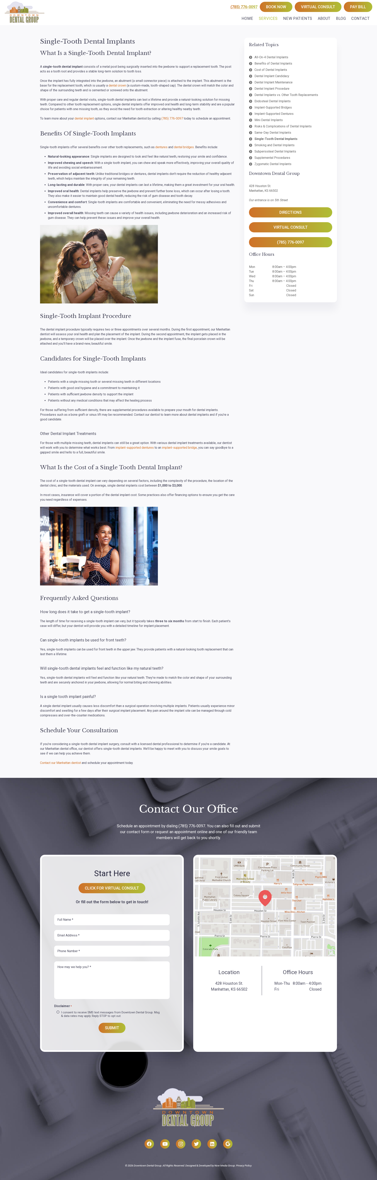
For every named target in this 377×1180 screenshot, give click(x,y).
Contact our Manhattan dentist (60, 763)
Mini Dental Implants (268, 120)
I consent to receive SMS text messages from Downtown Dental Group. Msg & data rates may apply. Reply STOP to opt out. (110, 1014)
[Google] (227, 1144)
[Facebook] (149, 1144)
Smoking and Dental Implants (274, 145)
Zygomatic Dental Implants (272, 164)
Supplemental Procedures (272, 158)
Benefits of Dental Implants (273, 63)
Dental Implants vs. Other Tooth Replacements (286, 95)
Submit (112, 1028)
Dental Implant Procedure (271, 88)
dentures (161, 147)
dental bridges (184, 147)
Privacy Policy (243, 1165)
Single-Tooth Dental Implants (275, 139)
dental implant (84, 118)
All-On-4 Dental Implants (271, 57)
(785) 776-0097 (244, 7)
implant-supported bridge (179, 447)
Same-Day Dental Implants (272, 132)
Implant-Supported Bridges (273, 107)
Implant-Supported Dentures (274, 114)
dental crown (117, 85)
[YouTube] (165, 1144)
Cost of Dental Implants (270, 70)
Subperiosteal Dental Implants (275, 151)
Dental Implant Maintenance (273, 82)
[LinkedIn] (212, 1144)
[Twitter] (196, 1144)
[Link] (24, 13)
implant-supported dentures (134, 447)
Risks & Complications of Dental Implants (283, 126)
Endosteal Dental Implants (272, 101)
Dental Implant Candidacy (271, 76)
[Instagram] (180, 1144)
